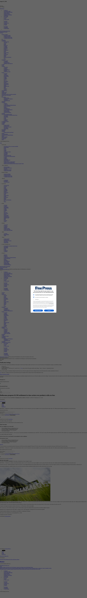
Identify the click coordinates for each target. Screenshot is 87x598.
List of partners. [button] (51, 303)
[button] (43, 299)
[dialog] (43, 299)
